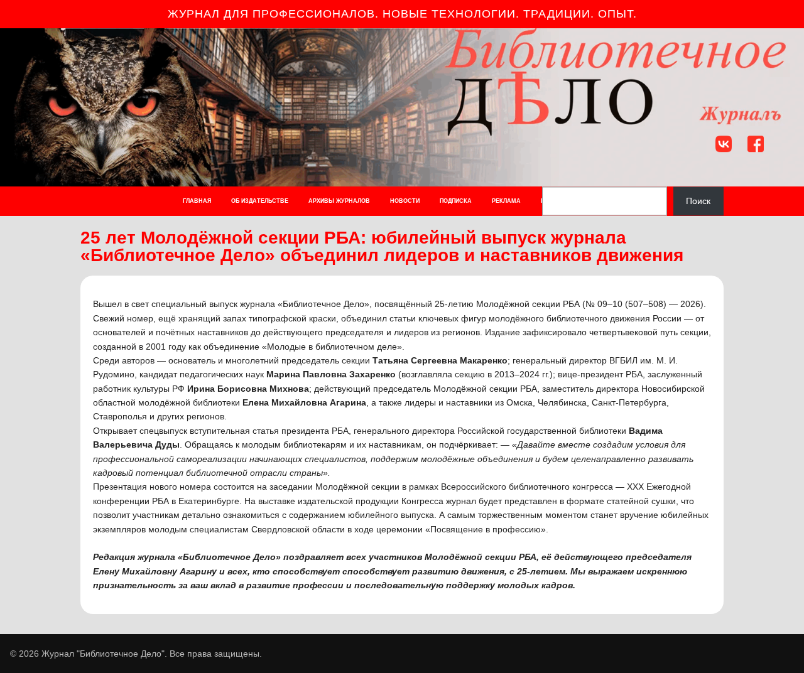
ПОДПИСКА (456, 201)
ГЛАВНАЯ (197, 201)
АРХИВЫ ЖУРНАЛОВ (339, 201)
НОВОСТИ (405, 201)
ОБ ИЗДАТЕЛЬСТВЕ (259, 201)
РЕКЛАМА (506, 201)
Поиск (698, 201)
